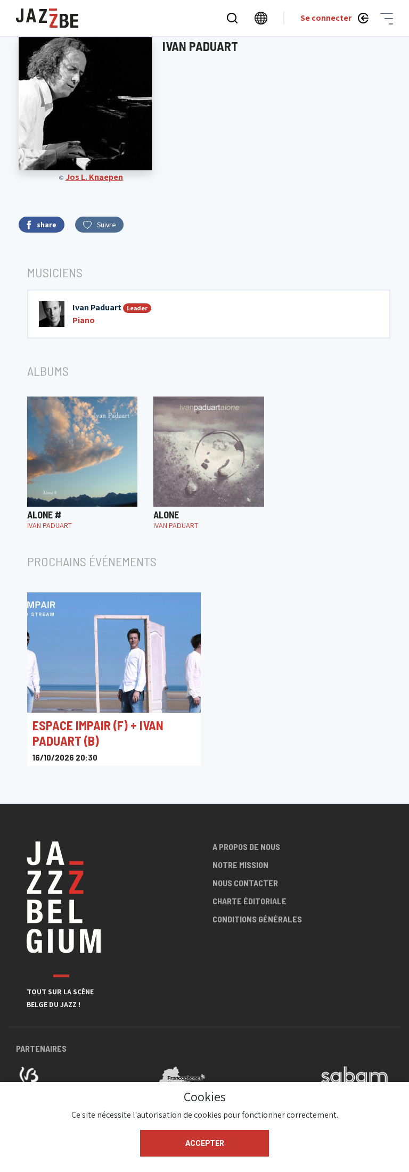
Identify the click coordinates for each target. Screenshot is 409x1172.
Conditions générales (257, 919)
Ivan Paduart (96, 307)
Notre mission (240, 865)
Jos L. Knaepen (94, 177)
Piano (83, 320)
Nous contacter (245, 883)
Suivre (106, 224)
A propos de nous (246, 846)
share (46, 224)
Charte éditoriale (249, 901)
